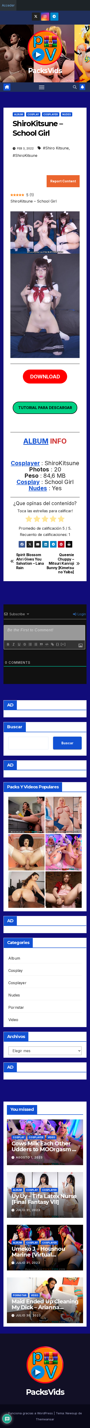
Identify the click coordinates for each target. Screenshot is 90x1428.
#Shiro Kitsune (56, 148)
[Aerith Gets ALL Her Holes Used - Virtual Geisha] (63, 889)
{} (57, 644)
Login (81, 614)
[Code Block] (46, 644)
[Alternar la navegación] (42, 87)
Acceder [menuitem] (8, 5)
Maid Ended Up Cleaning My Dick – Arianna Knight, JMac (45, 1307)
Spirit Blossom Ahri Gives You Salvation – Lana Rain (30, 561)
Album (18, 114)
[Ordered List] (30, 644)
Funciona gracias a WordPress (31, 1413)
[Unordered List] (35, 644)
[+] (63, 644)
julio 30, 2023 (28, 1315)
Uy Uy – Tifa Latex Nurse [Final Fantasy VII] (44, 1199)
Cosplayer (50, 114)
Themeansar (45, 1419)
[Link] (52, 644)
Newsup (71, 1413)
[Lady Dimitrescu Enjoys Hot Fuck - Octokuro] (26, 852)
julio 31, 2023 (28, 1210)
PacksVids (45, 70)
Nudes (66, 114)
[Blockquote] (41, 644)
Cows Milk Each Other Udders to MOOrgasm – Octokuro (43, 1149)
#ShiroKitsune (25, 155)
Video (13, 1019)
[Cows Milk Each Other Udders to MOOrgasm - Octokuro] (63, 852)
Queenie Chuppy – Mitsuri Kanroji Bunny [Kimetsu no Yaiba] (60, 563)
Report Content (63, 181)
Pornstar (16, 1007)
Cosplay (33, 114)
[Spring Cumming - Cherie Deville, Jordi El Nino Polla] (26, 815)
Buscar (14, 726)
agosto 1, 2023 (29, 1157)
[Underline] (19, 644)
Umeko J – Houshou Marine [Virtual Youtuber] (38, 1254)
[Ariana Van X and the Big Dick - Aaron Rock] (26, 889)
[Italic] (13, 644)
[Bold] (8, 644)
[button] (75, 87)
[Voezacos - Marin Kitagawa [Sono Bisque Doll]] (63, 815)
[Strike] (24, 644)
